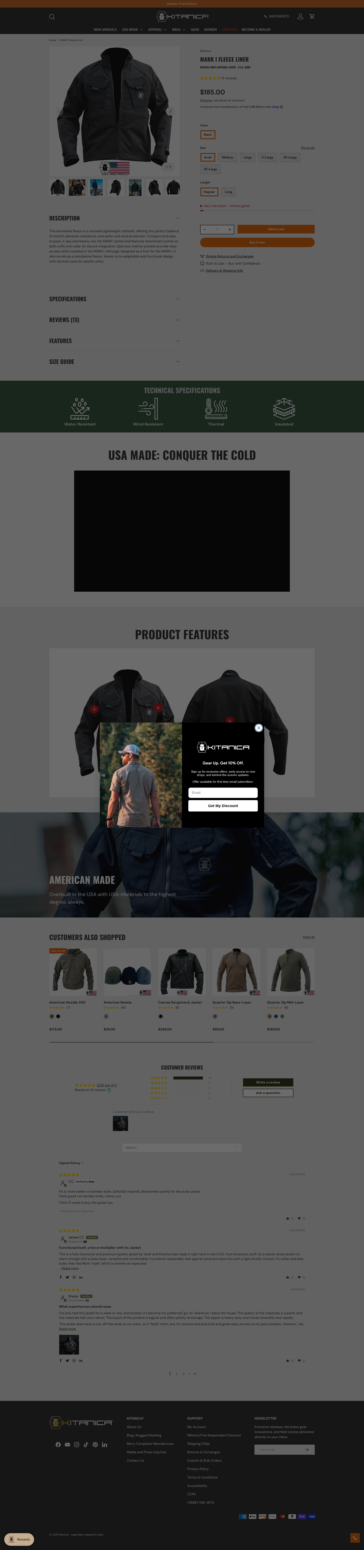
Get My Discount (223, 806)
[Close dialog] (258, 728)
